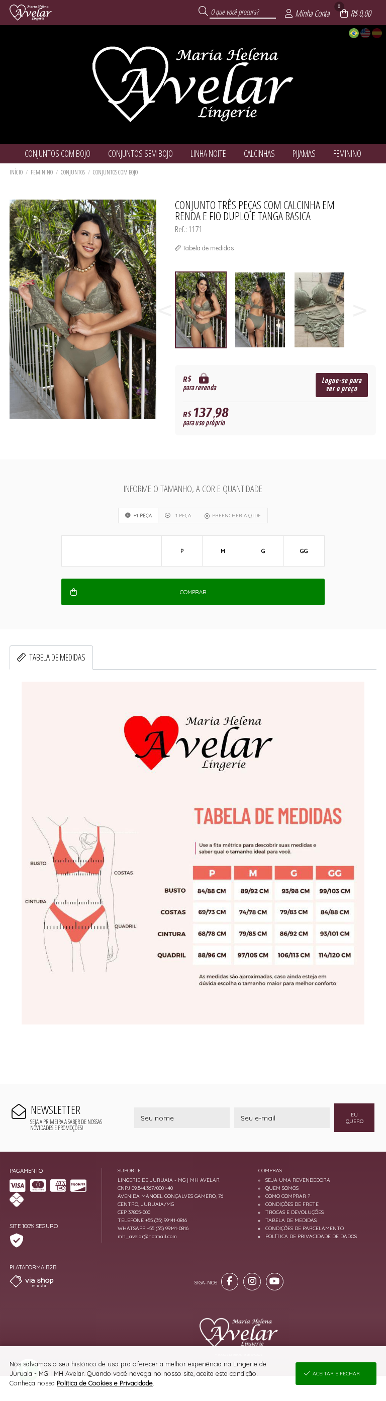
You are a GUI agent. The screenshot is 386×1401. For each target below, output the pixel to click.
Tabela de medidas (57, 657)
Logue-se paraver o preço (341, 385)
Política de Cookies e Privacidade (105, 1383)
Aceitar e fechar (336, 1373)
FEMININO (42, 172)
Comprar (193, 592)
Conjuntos (73, 172)
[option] (204, 309)
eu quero (354, 1118)
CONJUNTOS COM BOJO (115, 172)
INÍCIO (16, 172)
